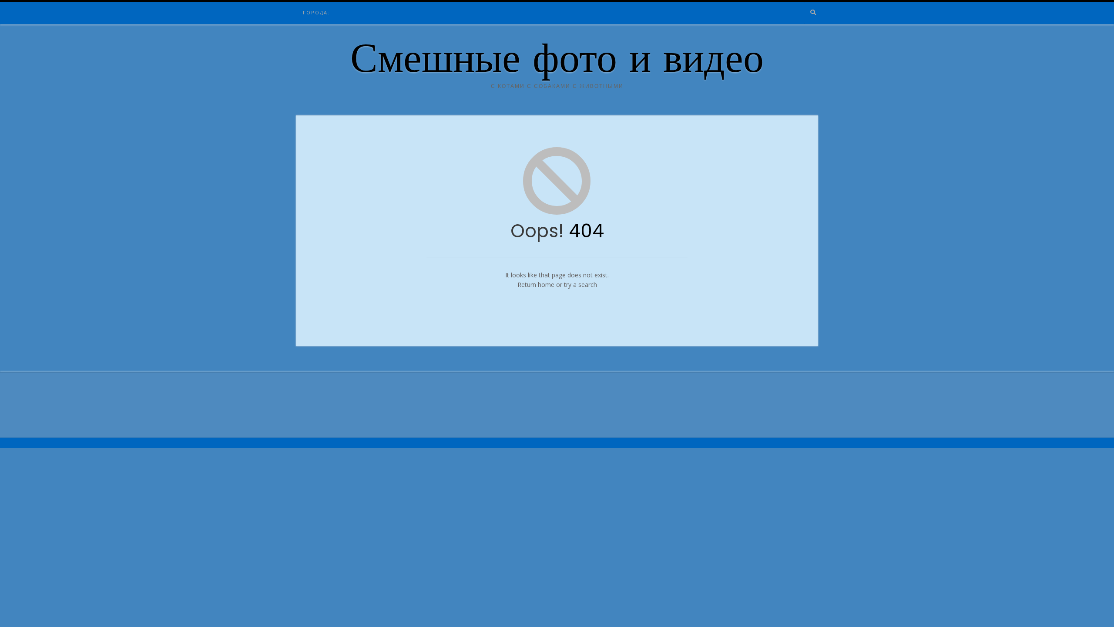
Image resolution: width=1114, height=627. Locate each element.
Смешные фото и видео (557, 62)
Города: (316, 12)
